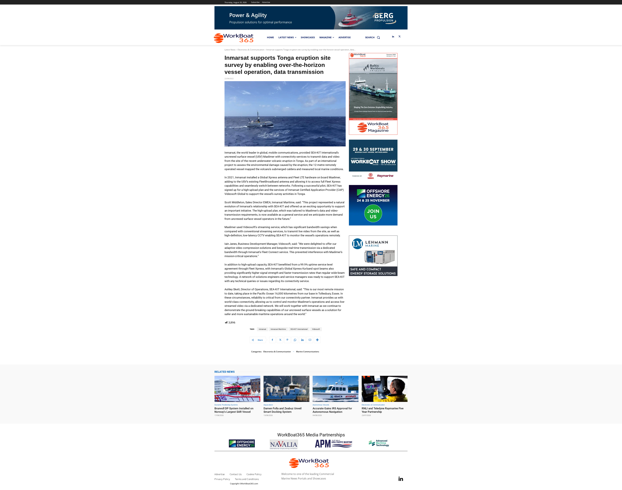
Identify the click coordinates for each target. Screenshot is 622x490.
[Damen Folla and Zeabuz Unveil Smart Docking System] (286, 389)
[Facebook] (272, 340)
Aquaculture (268, 405)
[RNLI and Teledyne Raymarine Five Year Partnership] (385, 389)
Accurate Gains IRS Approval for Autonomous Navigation (332, 410)
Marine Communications (307, 351)
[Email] (309, 340)
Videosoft (316, 329)
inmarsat (262, 329)
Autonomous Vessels (321, 405)
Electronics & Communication (251, 49)
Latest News (230, 49)
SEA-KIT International (299, 329)
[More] (317, 340)
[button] (373, 37)
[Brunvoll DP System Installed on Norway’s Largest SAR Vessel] (237, 389)
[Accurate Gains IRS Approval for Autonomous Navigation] (335, 389)
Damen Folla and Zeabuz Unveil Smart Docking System (282, 410)
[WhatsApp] (295, 340)
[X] (399, 37)
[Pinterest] (287, 340)
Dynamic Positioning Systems (226, 405)
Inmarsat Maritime (278, 329)
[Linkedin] (393, 37)
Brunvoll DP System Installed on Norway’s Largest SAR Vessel (233, 410)
